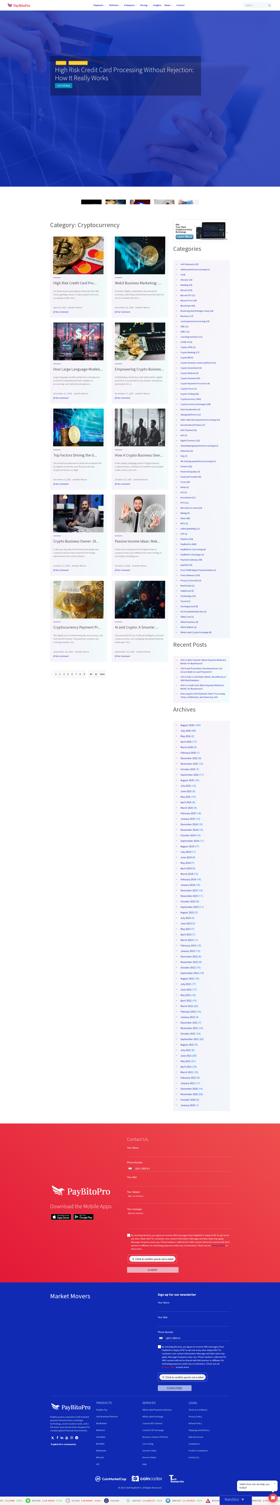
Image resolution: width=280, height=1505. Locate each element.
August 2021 (187, 1044)
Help (144, 1464)
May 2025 (186, 796)
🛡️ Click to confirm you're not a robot (152, 1259)
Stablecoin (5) (187, 590)
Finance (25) (186, 466)
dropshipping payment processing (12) (199, 445)
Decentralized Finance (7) (193, 424)
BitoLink (100, 1457)
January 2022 (188, 1017)
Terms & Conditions (198, 1409)
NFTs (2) (184, 523)
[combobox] (131, 1168)
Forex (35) (185, 481)
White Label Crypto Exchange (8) (196, 632)
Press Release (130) (190, 575)
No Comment (62, 311)
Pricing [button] (143, 5)
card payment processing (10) (195, 321)
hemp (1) (185, 487)
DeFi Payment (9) (189, 430)
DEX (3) (184, 435)
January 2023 (188, 951)
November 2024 (189, 829)
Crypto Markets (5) (189, 373)
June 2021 (186, 1055)
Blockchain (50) (188, 305)
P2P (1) (184, 533)
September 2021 (190, 1039)
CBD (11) (184, 326)
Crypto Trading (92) (190, 393)
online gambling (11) (190, 528)
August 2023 (187, 912)
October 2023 (188, 901)
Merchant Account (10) (191, 507)
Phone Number (135, 1162)
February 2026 (188, 752)
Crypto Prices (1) (189, 388)
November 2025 (189, 763)
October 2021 (188, 1033)
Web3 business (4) (189, 621)
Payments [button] (98, 5)
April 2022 (186, 1000)
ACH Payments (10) (189, 264)
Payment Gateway (78, 62)
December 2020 (189, 1088)
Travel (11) (185, 601)
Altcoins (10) (186, 279)
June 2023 (186, 923)
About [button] (167, 5)
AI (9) (183, 274)
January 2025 (188, 818)
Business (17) (187, 316)
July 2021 (186, 1050)
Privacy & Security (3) (191, 580)
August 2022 (187, 978)
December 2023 (189, 890)
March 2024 (187, 873)
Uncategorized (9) (189, 606)
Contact (180, 5)
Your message (134, 1209)
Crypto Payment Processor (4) (195, 383)
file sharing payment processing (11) (198, 461)
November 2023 (189, 895)
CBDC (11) (185, 331)
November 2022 (189, 962)
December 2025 (189, 758)
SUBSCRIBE (174, 1388)
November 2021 (189, 1028)
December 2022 (189, 956)
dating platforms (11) (191, 414)
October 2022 (188, 967)
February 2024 (188, 879)
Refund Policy (195, 1423)
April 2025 (186, 802)
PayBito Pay (101, 1409)
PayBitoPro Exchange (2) (192, 554)
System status (149, 1450)
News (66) (185, 518)
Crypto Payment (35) (190, 378)
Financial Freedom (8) (191, 476)
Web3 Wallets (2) (189, 627)
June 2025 (186, 791)
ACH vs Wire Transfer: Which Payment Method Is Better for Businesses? (203, 662)
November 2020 (189, 1094)
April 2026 (186, 741)
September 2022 (190, 973)
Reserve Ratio (149, 1457)
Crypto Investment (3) (191, 367)
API (97, 1464)
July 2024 (186, 851)
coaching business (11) (192, 336)
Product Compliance (198, 1450)
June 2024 (186, 857)
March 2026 (187, 747)
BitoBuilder (101, 1423)
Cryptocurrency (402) (191, 399)
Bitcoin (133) (186, 290)
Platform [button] (113, 5)
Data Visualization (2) (190, 409)
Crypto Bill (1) (187, 357)
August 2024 (187, 846)
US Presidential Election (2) (193, 611)
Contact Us (194, 1457)
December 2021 (189, 1022)
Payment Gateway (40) (191, 559)
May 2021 (186, 1061)
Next (102, 674)
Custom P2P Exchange (153, 1430)
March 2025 (187, 807)
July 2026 (186, 730)
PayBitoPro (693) (188, 544)
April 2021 (186, 1066)
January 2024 (188, 884)
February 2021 (188, 1077)
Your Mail (132, 1177)
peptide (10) (186, 564)
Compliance (194, 1443)
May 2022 (186, 995)
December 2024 (189, 824)
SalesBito (100, 1437)
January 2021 (188, 1083)
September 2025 (190, 774)
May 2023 (186, 929)
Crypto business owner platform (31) (198, 362)
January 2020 (188, 1105)
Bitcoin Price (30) (189, 300)
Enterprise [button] (129, 5)
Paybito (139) (187, 539)
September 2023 (190, 907)
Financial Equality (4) (190, 471)
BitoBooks (101, 1450)
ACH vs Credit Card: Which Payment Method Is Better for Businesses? (202, 687)
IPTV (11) (185, 502)
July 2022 (186, 984)
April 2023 (186, 934)
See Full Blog (63, 85)
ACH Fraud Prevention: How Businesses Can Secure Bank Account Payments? (201, 670)
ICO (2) (184, 492)
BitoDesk (100, 1430)
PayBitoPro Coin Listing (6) (193, 549)
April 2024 (186, 868)
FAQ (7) (184, 456)
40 (91, 674)
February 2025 (188, 813)
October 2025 (188, 769)
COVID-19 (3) (186, 342)
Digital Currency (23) (190, 440)
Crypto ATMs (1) (188, 347)
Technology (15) (188, 596)
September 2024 (190, 840)
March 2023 (187, 940)
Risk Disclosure (196, 1437)
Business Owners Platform (155, 1437)
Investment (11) (188, 497)
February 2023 (188, 945)
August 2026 (187, 725)
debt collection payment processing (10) (200, 419)
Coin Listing (147, 1443)
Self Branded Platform (107, 1416)
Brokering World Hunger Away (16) (197, 310)
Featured (61, 62)
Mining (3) (185, 513)
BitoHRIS (100, 1443)
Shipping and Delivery (199, 1430)
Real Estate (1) (187, 585)
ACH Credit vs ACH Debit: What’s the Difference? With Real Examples (203, 678)
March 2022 (187, 1006)
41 (96, 674)
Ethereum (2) (187, 450)
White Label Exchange (152, 1416)
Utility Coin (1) (187, 616)
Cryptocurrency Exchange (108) (196, 404)
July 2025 (186, 785)
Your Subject (133, 1191)
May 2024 (186, 862)
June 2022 (186, 989)
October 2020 (188, 1099)
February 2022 (188, 1011)
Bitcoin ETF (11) (188, 295)
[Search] (269, 5)
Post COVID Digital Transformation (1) (198, 570)
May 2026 (186, 736)
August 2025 (187, 780)
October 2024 (188, 835)
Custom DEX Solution (152, 1423)
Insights (157, 5)
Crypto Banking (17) (190, 352)
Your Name (133, 1147)
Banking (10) (186, 285)
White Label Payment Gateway (157, 1409)
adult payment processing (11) (195, 269)
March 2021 (187, 1072)
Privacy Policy (218, 1245)
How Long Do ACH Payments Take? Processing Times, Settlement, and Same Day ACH (203, 695)
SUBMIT (153, 1270)
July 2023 (186, 918)
